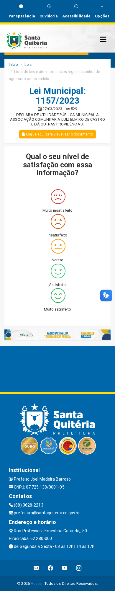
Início (13, 64)
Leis (28, 64)
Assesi (37, 583)
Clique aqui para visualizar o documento (59, 134)
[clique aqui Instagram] (79, 568)
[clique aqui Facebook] (50, 568)
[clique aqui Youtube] (65, 568)
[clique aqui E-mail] (36, 568)
